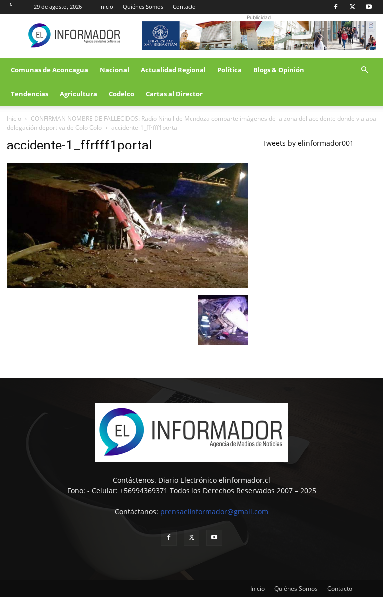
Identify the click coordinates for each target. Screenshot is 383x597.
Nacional (114, 69)
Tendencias (29, 93)
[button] (364, 70)
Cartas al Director (174, 93)
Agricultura (78, 93)
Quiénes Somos (143, 6)
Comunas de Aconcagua (49, 69)
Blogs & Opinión (278, 69)
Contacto (184, 6)
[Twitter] (352, 7)
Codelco (121, 93)
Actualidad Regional (173, 69)
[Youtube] (368, 7)
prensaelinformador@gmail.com (214, 511)
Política (229, 69)
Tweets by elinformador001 (308, 143)
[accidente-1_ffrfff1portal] (127, 285)
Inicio (106, 6)
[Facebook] (335, 7)
